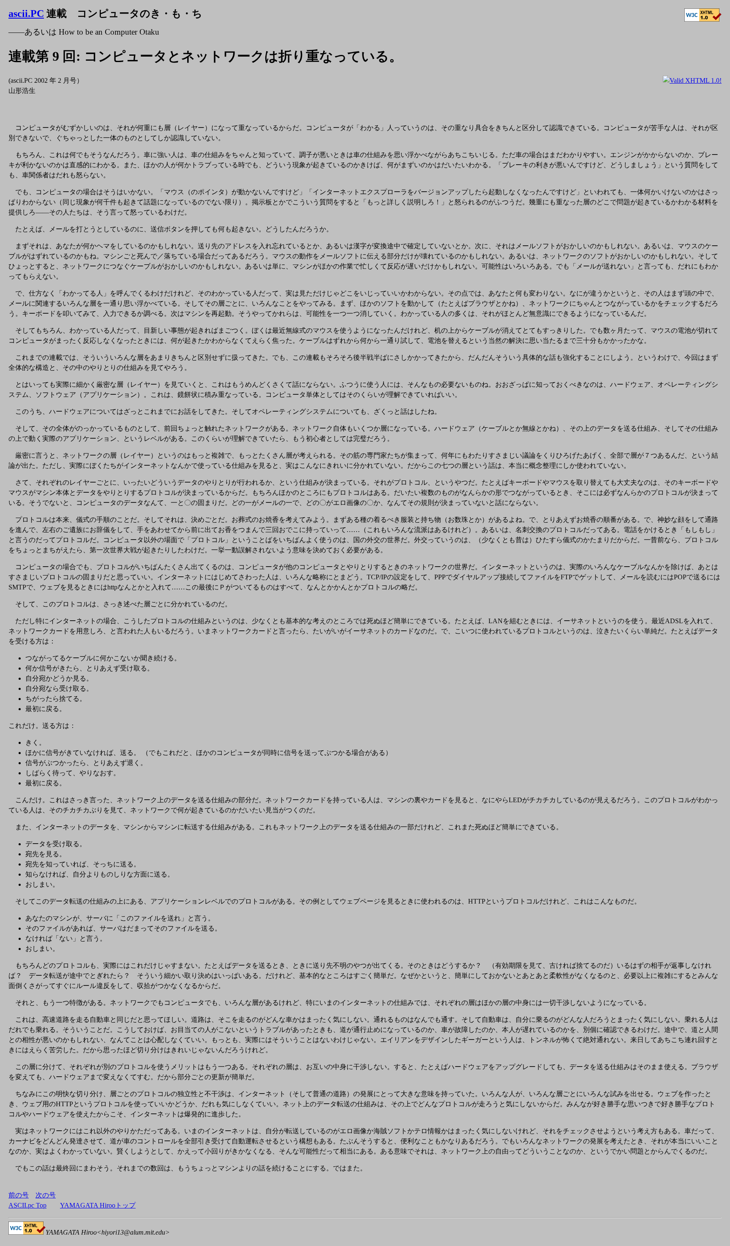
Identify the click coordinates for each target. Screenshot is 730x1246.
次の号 (45, 1195)
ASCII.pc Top (27, 1205)
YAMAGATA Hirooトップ (98, 1205)
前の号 (18, 1195)
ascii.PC (26, 13)
